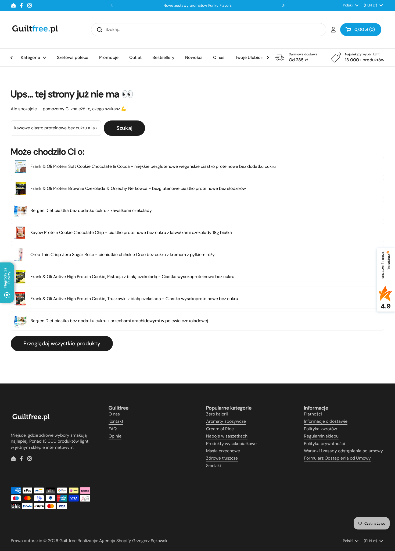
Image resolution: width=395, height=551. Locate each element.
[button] (361, 29)
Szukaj (124, 128)
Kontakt (116, 421)
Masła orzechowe (223, 451)
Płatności (313, 414)
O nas (114, 414)
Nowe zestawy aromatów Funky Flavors (197, 5)
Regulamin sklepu (321, 436)
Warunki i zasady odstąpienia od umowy (343, 451)
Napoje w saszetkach (226, 436)
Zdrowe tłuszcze (222, 458)
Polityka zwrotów (320, 429)
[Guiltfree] (35, 29)
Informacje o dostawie (325, 421)
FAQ (113, 429)
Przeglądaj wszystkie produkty (61, 343)
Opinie (115, 436)
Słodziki (213, 465)
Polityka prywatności (324, 443)
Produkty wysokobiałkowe (231, 443)
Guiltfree (68, 540)
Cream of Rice (220, 429)
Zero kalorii (217, 414)
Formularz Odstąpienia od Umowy (337, 458)
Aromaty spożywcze (226, 421)
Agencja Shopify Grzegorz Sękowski (133, 540)
